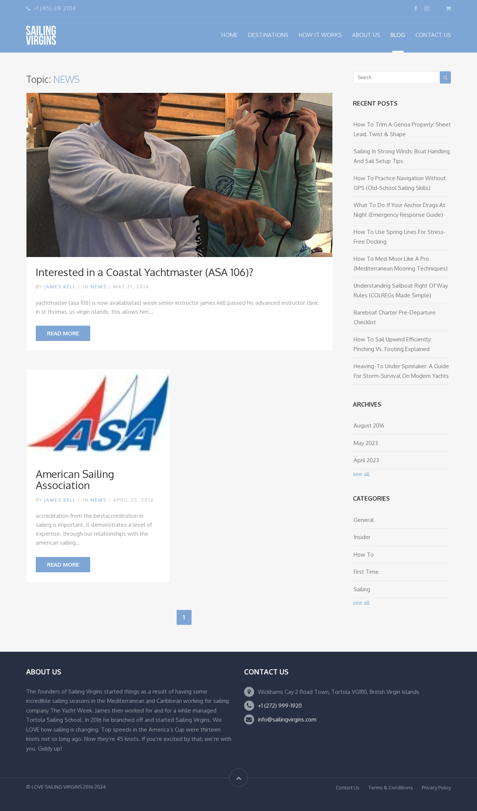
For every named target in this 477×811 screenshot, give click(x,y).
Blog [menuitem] (398, 34)
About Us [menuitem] (366, 34)
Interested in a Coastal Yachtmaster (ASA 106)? (144, 272)
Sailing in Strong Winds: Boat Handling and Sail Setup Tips (402, 156)
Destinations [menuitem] (268, 34)
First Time (366, 571)
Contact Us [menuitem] (433, 34)
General (364, 519)
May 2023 (366, 443)
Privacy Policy (436, 787)
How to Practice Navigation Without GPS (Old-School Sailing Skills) (400, 183)
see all (361, 473)
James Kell (60, 286)
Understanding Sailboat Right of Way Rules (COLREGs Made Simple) (401, 290)
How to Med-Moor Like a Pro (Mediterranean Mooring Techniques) (401, 263)
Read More (63, 333)
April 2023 (366, 460)
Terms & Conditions (391, 787)
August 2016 (369, 425)
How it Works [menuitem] (320, 34)
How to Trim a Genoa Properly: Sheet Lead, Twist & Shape (402, 129)
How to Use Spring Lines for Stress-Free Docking (400, 236)
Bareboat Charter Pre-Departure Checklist (395, 317)
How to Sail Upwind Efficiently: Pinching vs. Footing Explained (393, 344)
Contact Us (348, 787)
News (99, 286)
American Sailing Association (75, 479)
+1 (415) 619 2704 (55, 8)
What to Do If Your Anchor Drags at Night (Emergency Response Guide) (399, 209)
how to (364, 554)
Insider (362, 537)
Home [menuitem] (229, 34)
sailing (362, 589)
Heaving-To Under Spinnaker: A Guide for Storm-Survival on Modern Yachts (401, 371)
